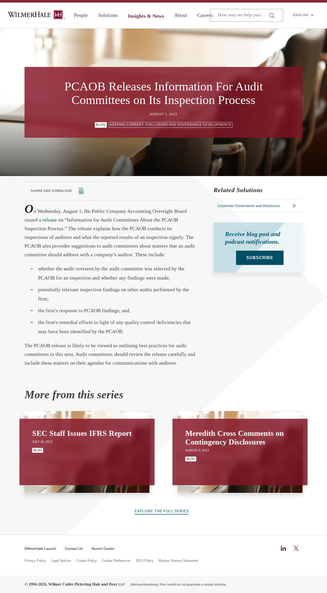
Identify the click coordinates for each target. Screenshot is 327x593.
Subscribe (259, 257)
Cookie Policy (86, 561)
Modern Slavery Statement (178, 561)
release (49, 220)
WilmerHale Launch (40, 549)
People (81, 15)
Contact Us (74, 549)
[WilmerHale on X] (296, 548)
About (180, 15)
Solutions (108, 15)
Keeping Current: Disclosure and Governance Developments (170, 124)
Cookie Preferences (116, 561)
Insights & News (146, 16)
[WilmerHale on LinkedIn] (283, 548)
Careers (205, 15)
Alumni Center (102, 549)
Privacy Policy (35, 561)
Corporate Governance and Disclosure (248, 206)
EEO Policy (145, 561)
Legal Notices (61, 561)
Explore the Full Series (162, 511)
